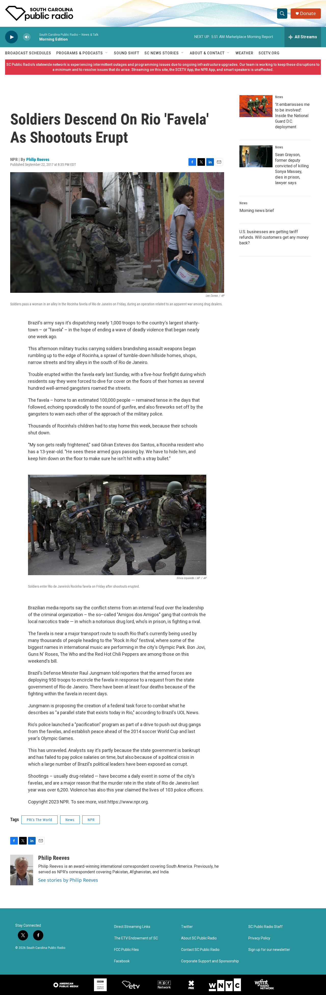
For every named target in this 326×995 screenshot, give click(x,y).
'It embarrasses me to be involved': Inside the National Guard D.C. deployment (292, 115)
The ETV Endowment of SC (136, 938)
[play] (11, 37)
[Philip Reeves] (21, 870)
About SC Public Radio (199, 938)
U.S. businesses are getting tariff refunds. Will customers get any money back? (274, 237)
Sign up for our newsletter (269, 950)
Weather (244, 53)
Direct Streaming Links (132, 927)
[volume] (26, 37)
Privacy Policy (259, 938)
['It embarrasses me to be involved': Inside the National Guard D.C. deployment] (256, 106)
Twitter (187, 927)
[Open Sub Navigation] (107, 53)
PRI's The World (39, 820)
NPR (91, 820)
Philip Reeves (37, 159)
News (69, 820)
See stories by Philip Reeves (68, 880)
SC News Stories (161, 53)
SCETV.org (269, 53)
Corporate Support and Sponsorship (210, 961)
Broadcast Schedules (28, 53)
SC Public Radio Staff (265, 927)
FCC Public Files (126, 950)
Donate (308, 13)
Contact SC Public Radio (200, 950)
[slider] (35, 37)
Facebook (122, 961)
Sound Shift (126, 53)
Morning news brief (256, 210)
